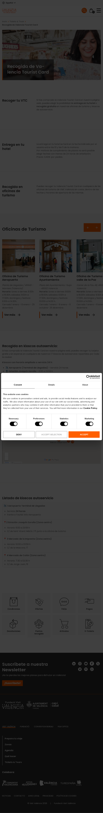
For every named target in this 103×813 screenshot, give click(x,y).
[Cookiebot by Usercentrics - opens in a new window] (88, 377)
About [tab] (85, 384)
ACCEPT (84, 434)
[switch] (39, 424)
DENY (19, 434)
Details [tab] (51, 384)
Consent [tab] (18, 384)
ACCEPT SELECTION (51, 434)
